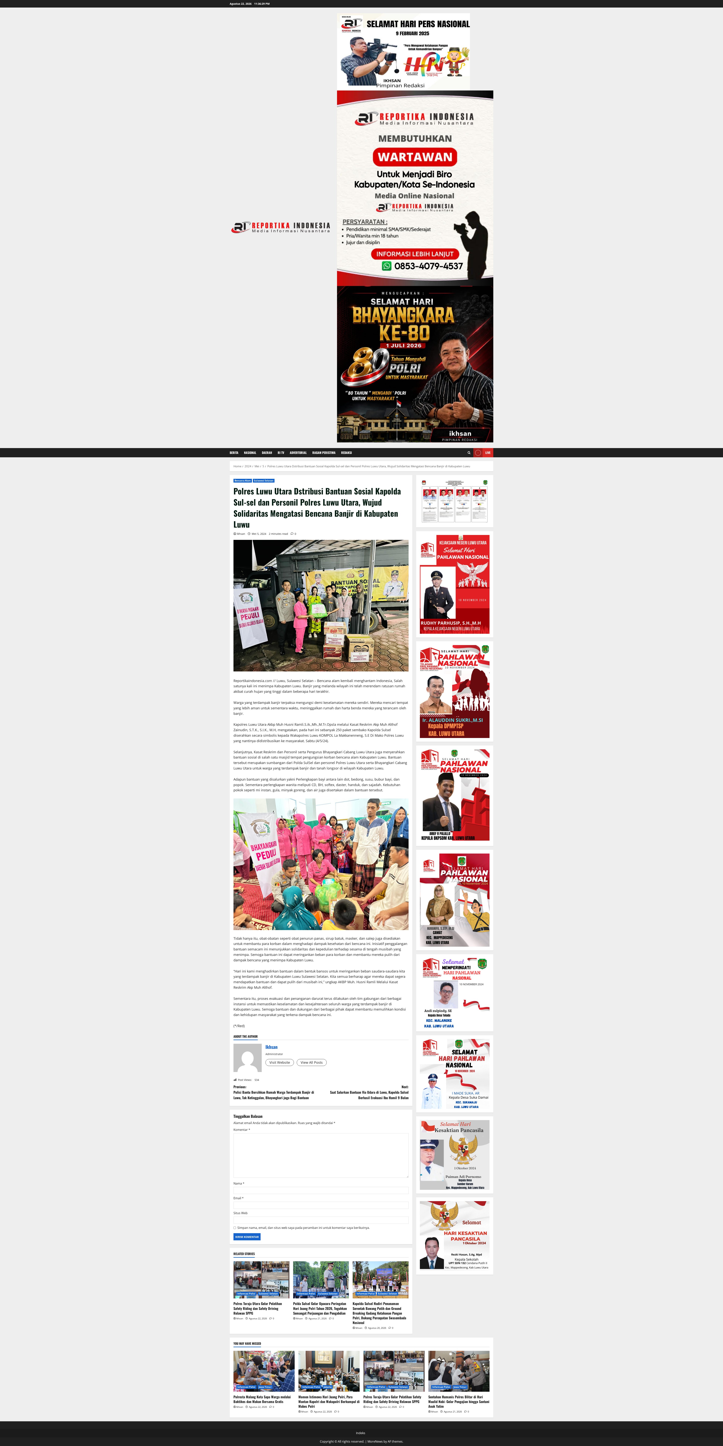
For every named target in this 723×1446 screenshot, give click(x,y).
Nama (238, 1183)
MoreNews (375, 1441)
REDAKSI (346, 452)
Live (487, 452)
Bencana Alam (243, 480)
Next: (369, 1092)
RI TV (281, 452)
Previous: (273, 1092)
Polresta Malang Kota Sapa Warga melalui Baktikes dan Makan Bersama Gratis (262, 1399)
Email (238, 1198)
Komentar (241, 1130)
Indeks (360, 1433)
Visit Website (279, 1062)
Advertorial (298, 452)
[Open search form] (469, 452)
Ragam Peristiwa (324, 452)
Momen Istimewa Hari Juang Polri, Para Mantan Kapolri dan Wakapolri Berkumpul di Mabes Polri (329, 1401)
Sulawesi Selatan (263, 480)
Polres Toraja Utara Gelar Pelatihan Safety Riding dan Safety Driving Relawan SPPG (257, 1308)
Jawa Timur (265, 1387)
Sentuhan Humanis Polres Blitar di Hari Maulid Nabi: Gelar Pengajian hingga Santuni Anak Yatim (458, 1401)
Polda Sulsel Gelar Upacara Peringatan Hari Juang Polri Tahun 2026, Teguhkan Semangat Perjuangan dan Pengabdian (320, 1308)
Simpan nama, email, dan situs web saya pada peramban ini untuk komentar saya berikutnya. (303, 1228)
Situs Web (240, 1213)
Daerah (267, 452)
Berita (234, 452)
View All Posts (312, 1062)
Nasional (250, 452)
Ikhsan (241, 534)
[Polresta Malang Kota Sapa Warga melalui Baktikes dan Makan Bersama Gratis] (264, 1371)
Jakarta (328, 1387)
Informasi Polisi (246, 1293)
